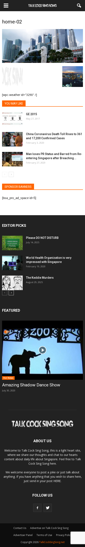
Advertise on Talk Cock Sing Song (49, 528)
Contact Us (19, 528)
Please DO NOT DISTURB (42, 237)
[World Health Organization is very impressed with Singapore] (12, 263)
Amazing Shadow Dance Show (31, 384)
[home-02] (42, 61)
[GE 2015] (12, 119)
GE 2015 (31, 114)
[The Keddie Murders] (12, 283)
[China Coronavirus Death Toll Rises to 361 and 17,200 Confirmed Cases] (12, 139)
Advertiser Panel (23, 535)
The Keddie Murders (40, 277)
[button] (79, 5)
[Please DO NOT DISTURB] (12, 243)
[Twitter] (48, 508)
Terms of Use (44, 535)
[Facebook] (37, 508)
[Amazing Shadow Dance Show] (42, 350)
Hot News (8, 377)
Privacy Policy (64, 535)
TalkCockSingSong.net (52, 542)
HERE (57, 481)
